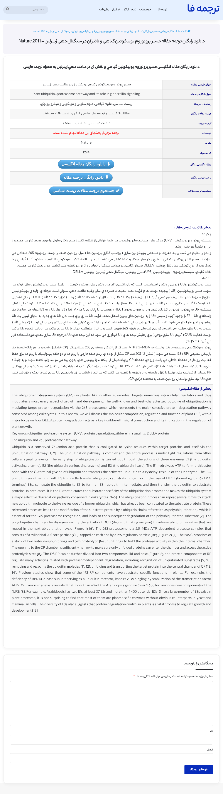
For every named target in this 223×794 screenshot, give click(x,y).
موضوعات (145, 9)
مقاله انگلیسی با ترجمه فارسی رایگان (161, 31)
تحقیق (116, 9)
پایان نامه (104, 9)
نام (211, 731)
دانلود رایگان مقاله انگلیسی (83, 163)
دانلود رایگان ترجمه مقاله (83, 177)
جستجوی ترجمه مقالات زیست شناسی (83, 190)
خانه (185, 31)
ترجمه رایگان (129, 9)
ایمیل (210, 750)
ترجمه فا (162, 9)
